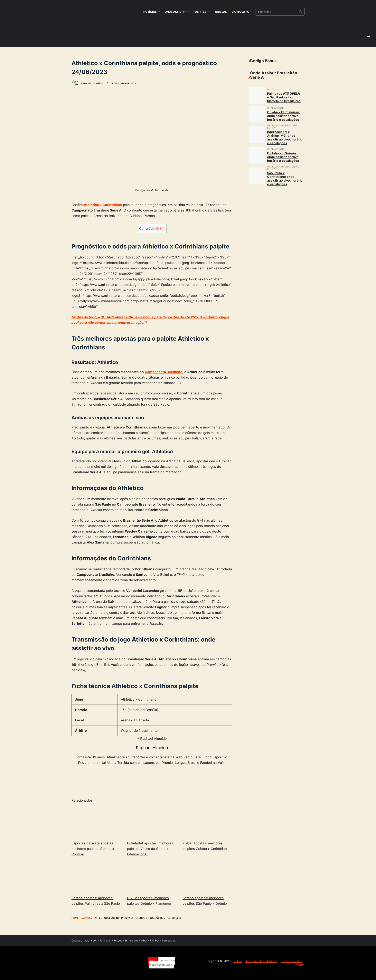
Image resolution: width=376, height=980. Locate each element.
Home (75, 917)
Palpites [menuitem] (199, 11)
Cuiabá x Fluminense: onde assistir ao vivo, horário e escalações (283, 115)
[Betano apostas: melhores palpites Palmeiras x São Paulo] (96, 877)
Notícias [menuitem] (150, 11)
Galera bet (90, 940)
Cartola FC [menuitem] (240, 11)
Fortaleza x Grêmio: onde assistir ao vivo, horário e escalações (283, 157)
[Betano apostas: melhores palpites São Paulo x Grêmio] (207, 877)
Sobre (237, 961)
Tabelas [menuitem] (220, 11)
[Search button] (301, 12)
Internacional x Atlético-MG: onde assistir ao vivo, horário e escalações (285, 137)
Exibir (160, 228)
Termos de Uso (291, 961)
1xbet (144, 940)
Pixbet (118, 940)
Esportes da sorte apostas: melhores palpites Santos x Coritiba (92, 848)
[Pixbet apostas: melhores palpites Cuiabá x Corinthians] (207, 822)
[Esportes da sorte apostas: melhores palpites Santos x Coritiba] (96, 822)
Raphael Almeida (152, 747)
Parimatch (105, 940)
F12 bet (154, 940)
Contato (299, 965)
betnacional (169, 940)
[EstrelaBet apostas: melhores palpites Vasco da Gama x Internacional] (152, 822)
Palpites (86, 917)
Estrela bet (131, 940)
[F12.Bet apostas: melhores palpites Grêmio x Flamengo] (152, 877)
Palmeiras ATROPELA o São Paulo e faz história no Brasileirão (284, 97)
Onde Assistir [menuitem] (175, 11)
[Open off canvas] (368, 35)
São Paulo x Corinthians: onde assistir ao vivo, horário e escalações (285, 178)
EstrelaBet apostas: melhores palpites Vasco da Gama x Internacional (150, 848)
